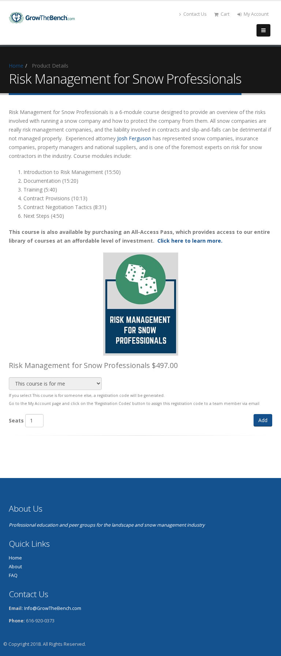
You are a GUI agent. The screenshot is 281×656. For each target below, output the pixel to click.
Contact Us (195, 14)
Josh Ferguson (134, 138)
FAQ (13, 575)
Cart (225, 14)
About (15, 567)
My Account (256, 14)
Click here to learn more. (189, 240)
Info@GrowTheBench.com (52, 608)
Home (16, 65)
